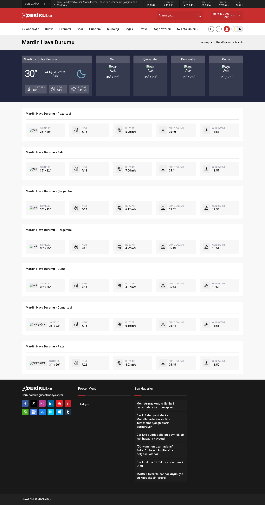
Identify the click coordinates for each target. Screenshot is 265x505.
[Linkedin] (51, 403)
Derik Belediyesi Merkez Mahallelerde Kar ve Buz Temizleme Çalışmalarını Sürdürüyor (97, 4)
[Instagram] (42, 403)
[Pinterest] (68, 403)
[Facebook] (25, 403)
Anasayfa (206, 42)
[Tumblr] (68, 412)
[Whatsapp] (25, 412)
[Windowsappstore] (59, 412)
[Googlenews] (33, 412)
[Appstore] (42, 412)
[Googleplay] (51, 412)
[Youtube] (59, 403)
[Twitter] (33, 403)
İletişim (84, 404)
